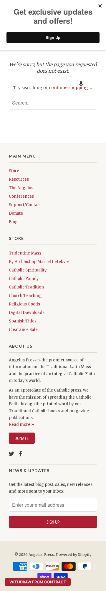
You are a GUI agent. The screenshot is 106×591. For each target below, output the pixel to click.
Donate (16, 213)
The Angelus (21, 187)
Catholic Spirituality (28, 270)
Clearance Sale (23, 329)
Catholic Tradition (26, 287)
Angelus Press (41, 554)
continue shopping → (71, 87)
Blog (13, 221)
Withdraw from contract (37, 582)
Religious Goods (24, 304)
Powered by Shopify (74, 554)
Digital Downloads (26, 312)
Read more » (21, 424)
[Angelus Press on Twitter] (11, 453)
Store (14, 170)
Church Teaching (25, 295)
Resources (19, 179)
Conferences (21, 196)
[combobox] (53, 103)
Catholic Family (24, 278)
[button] (81, 83)
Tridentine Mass (25, 253)
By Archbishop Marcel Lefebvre (39, 261)
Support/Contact (25, 204)
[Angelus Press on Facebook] (20, 453)
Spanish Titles (23, 321)
